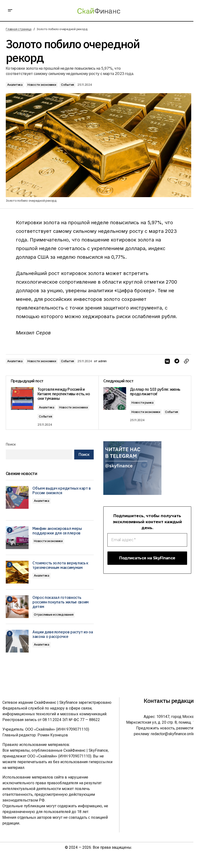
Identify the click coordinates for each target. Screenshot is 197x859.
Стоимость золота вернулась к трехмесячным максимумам (60, 565)
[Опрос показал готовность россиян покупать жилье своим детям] (17, 606)
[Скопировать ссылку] (186, 361)
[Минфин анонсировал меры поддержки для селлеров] (17, 537)
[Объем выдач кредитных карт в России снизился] (17, 497)
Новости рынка (142, 402)
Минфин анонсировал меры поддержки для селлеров (57, 530)
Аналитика (15, 84)
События (67, 84)
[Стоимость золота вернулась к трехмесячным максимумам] (17, 572)
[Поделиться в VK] (167, 361)
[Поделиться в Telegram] (177, 361)
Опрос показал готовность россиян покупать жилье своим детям (60, 602)
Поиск (11, 444)
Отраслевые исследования (53, 614)
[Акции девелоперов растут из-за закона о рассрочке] (17, 641)
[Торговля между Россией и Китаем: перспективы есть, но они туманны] (52, 403)
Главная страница (18, 29)
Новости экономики (41, 84)
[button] (10, 10)
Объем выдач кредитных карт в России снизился (61, 490)
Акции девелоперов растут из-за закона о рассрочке (62, 634)
